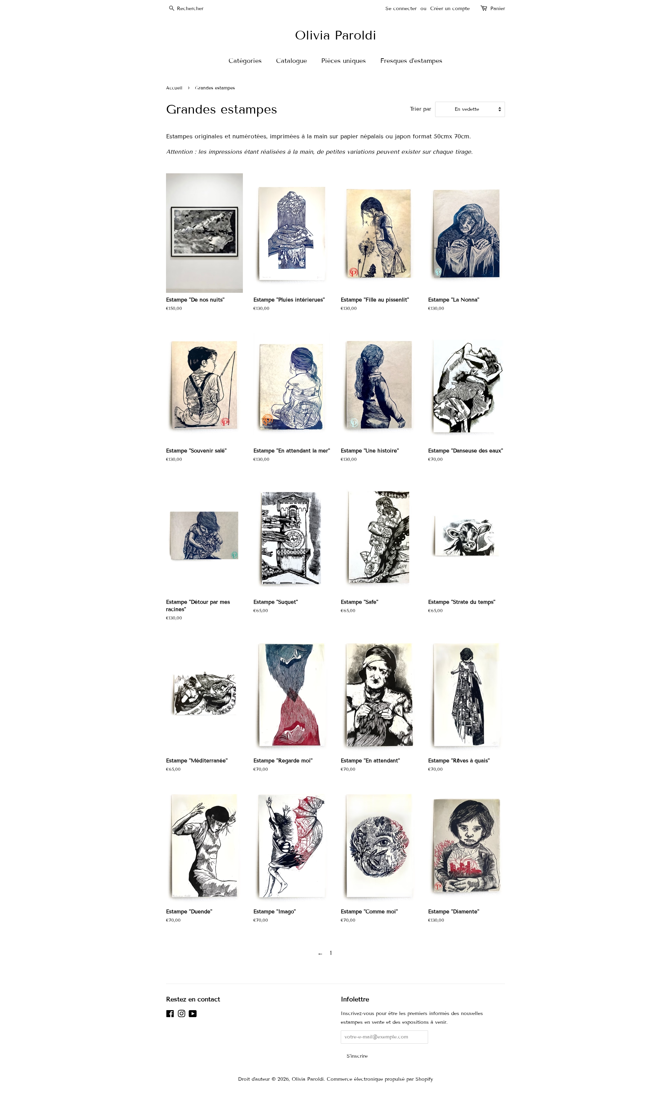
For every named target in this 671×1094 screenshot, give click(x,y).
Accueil (174, 88)
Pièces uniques (343, 61)
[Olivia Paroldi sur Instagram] (181, 1015)
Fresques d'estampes (411, 61)
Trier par (420, 109)
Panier (497, 9)
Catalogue (291, 61)
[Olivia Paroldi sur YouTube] (193, 1015)
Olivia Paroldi (335, 35)
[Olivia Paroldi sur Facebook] (170, 1015)
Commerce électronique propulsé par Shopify (380, 1079)
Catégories (245, 61)
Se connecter (401, 9)
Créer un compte (450, 9)
